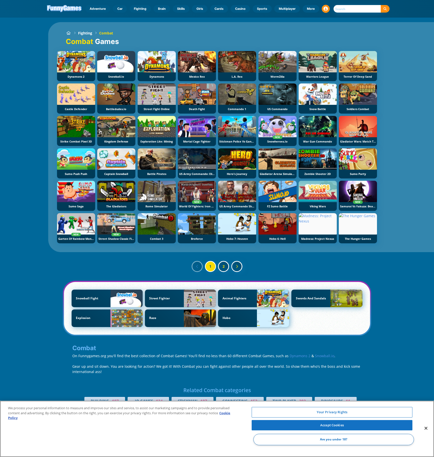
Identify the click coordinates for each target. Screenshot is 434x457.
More (311, 9)
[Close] (425, 428)
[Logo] (64, 9)
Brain (162, 9)
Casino (240, 9)
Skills (181, 9)
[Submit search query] (385, 9)
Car (120, 9)
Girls (199, 9)
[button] (326, 9)
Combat (106, 33)
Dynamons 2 (300, 355)
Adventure (98, 9)
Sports (262, 9)
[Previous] (197, 266)
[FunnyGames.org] (68, 33)
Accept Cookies (332, 425)
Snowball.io (324, 355)
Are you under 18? (333, 439)
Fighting (140, 9)
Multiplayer (287, 9)
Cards (219, 9)
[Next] (236, 266)
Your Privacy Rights (332, 412)
